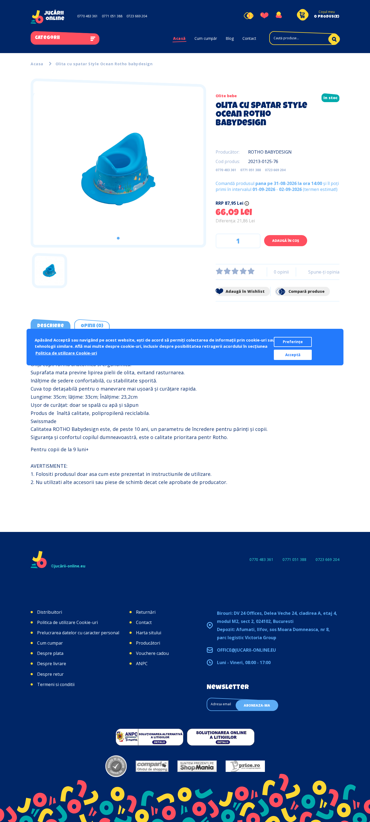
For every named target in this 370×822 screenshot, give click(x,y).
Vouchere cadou (152, 653)
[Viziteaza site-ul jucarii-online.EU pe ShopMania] (197, 766)
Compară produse (305, 291)
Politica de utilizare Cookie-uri (67, 622)
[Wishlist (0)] (264, 16)
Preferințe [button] (293, 341)
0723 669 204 (136, 16)
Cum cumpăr (205, 38)
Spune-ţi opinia (323, 272)
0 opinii (281, 272)
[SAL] (149, 737)
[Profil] (278, 16)
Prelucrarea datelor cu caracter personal (78, 633)
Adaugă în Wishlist (245, 291)
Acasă (179, 38)
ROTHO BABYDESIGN (270, 152)
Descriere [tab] (50, 326)
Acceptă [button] (292, 354)
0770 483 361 (87, 16)
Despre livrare (51, 664)
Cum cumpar (50, 643)
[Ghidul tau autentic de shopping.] (152, 766)
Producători (148, 643)
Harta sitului (148, 633)
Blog (230, 38)
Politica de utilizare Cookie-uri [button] (66, 353)
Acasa (37, 63)
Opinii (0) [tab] (92, 326)
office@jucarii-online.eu (246, 650)
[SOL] (221, 737)
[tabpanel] (118, 169)
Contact (249, 38)
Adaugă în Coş (285, 240)
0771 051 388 (112, 16)
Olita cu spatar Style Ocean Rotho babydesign (104, 63)
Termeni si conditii (55, 684)
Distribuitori (49, 612)
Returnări (145, 612)
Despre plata (50, 653)
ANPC (142, 664)
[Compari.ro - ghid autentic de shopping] (116, 766)
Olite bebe (226, 95)
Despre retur (50, 674)
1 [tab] (118, 238)
